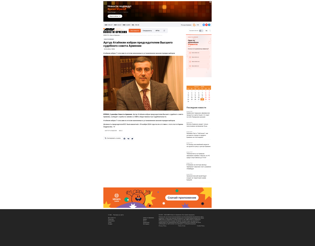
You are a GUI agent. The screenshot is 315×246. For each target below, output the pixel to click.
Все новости (135, 30)
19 (195, 97)
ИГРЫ (157, 30)
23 (209, 97)
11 (191, 95)
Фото (144, 221)
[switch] (201, 30)
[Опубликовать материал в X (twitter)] (132, 138)
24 (188, 99)
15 (205, 95)
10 (188, 95)
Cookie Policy (201, 226)
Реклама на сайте (118, 215)
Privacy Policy (162, 226)
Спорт (110, 222)
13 (198, 95)
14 (202, 95)
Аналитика (146, 222)
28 (202, 99)
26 (195, 99)
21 (202, 97)
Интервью (146, 224)
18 (191, 97)
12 (195, 95)
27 (199, 99)
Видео (145, 219)
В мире (110, 224)
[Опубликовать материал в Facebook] (124, 138)
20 (199, 97)
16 (209, 95)
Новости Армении (109, 39)
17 (188, 97)
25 (192, 99)
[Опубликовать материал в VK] (128, 138)
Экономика (111, 221)
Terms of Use (181, 226)
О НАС (110, 215)
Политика (111, 219)
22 (205, 97)
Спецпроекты (147, 30)
